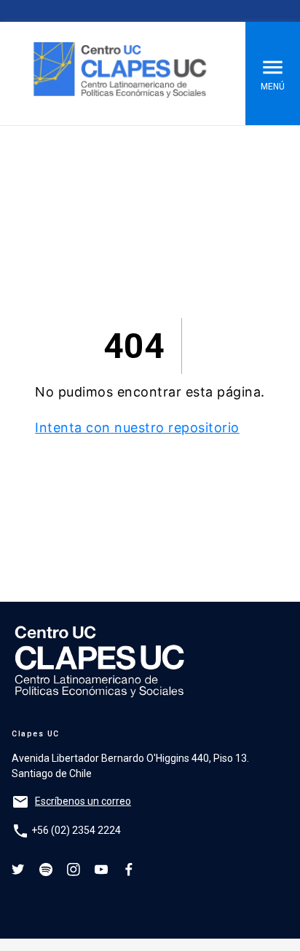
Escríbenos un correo (83, 801)
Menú (273, 86)
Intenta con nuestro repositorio (137, 427)
